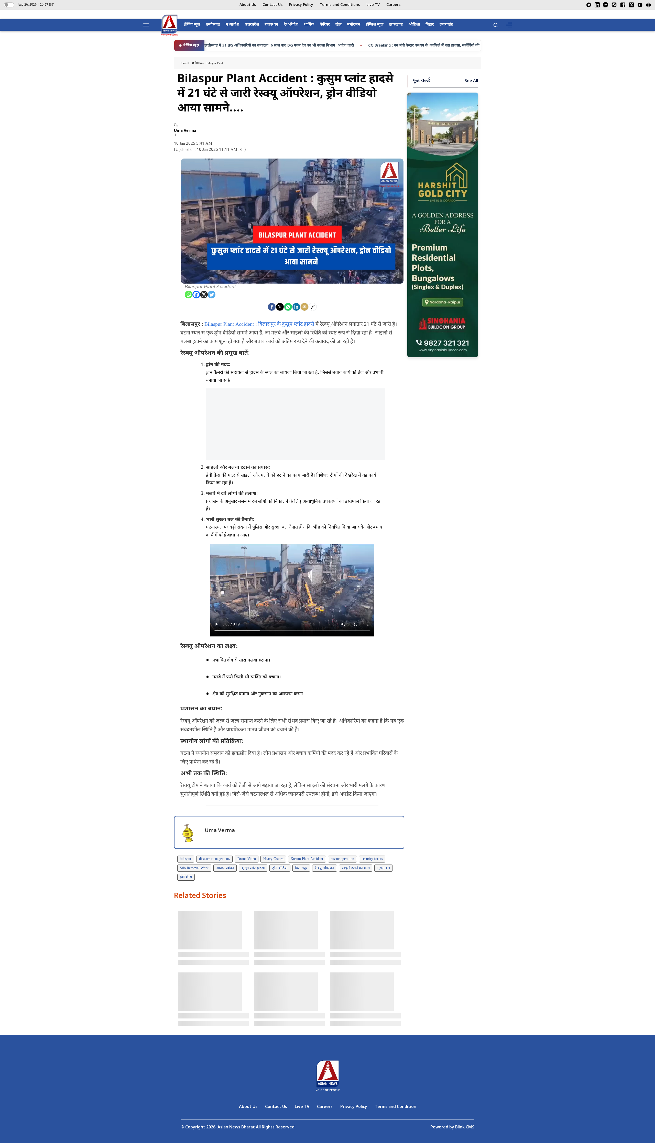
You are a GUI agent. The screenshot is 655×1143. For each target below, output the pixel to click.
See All (471, 81)
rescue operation (342, 859)
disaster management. (214, 859)
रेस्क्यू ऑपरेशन (324, 868)
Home (184, 63)
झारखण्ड (396, 24)
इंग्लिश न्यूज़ (375, 24)
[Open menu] (147, 25)
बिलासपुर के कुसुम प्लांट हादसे (286, 324)
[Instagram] (648, 5)
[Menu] (509, 25)
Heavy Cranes (273, 859)
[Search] (496, 25)
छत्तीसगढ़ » (198, 63)
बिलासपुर (301, 868)
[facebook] (272, 307)
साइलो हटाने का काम (356, 868)
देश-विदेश (291, 24)
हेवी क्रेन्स (186, 877)
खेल (338, 24)
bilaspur (185, 859)
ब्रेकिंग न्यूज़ (192, 24)
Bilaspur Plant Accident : (230, 324)
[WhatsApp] (614, 5)
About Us (247, 5)
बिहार (429, 24)
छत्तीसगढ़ (213, 24)
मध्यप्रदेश (232, 24)
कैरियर (325, 24)
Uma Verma (185, 131)
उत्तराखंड (446, 24)
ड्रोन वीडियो (280, 868)
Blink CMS (464, 1127)
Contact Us (272, 5)
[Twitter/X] (631, 5)
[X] (204, 294)
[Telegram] (589, 5)
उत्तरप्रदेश (252, 24)
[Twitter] (211, 294)
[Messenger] (605, 5)
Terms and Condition (395, 1107)
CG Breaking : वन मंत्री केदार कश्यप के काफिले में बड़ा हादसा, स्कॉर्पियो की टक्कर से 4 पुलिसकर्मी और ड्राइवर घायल (350, 45)
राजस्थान (271, 24)
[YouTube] (640, 5)
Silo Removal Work (194, 868)
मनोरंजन (353, 24)
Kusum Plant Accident (307, 859)
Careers (393, 5)
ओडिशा (414, 24)
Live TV (373, 5)
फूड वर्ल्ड (421, 80)
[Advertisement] (295, 424)
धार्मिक (309, 24)
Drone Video (246, 859)
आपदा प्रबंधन (225, 868)
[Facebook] (623, 5)
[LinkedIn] (597, 5)
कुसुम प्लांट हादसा (253, 868)
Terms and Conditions (340, 5)
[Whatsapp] (188, 294)
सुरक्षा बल (383, 868)
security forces (372, 859)
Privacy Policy (301, 5)
